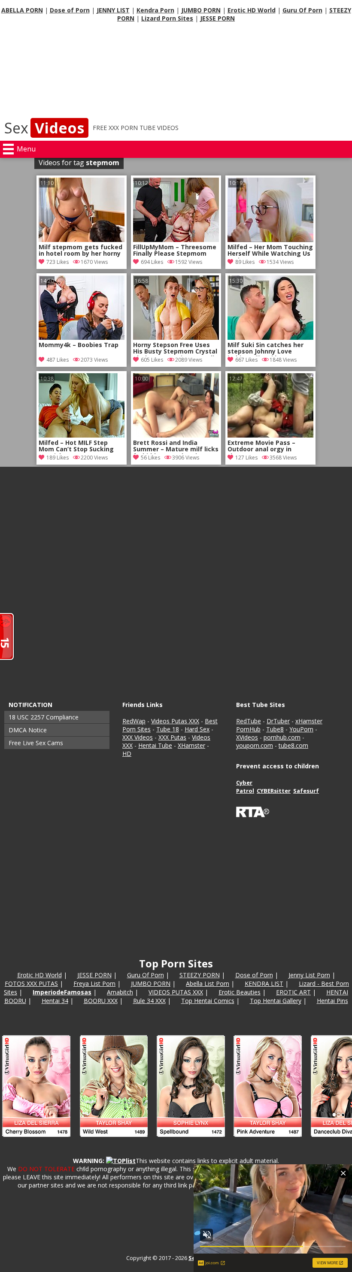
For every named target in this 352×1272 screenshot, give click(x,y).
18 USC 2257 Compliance (44, 717)
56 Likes (150, 457)
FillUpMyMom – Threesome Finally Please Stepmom (174, 250)
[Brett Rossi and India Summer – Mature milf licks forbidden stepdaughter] (176, 435)
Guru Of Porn (302, 10)
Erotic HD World (252, 10)
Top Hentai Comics (207, 1001)
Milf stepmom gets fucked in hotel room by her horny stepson (80, 251)
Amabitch (120, 992)
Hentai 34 (55, 1001)
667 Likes (246, 359)
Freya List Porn (94, 983)
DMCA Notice (28, 730)
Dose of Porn (70, 10)
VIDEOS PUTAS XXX (176, 992)
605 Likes (152, 359)
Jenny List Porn (309, 975)
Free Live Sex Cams (36, 743)
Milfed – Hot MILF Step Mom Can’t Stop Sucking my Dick (76, 446)
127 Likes (246, 457)
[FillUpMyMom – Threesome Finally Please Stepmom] (176, 240)
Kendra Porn (155, 10)
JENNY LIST (113, 10)
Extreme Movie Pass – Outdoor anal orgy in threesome (261, 446)
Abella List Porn (207, 983)
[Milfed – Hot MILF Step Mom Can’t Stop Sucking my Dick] (81, 435)
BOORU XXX (101, 1001)
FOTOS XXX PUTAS (31, 983)
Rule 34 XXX (149, 1001)
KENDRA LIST (264, 983)
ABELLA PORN (22, 10)
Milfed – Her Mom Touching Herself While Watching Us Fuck (270, 251)
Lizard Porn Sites (167, 18)
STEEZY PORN (199, 975)
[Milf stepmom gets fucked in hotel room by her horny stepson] (81, 240)
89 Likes (245, 262)
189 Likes (57, 457)
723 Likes (57, 262)
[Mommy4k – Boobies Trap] (81, 337)
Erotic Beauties (239, 992)
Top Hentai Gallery (275, 1001)
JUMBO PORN (201, 10)
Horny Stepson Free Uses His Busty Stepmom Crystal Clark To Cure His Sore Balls (175, 348)
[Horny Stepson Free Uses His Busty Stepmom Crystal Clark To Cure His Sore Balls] (176, 337)
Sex (44, 128)
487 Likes (57, 359)
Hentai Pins (332, 1001)
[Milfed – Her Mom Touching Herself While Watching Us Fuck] (270, 240)
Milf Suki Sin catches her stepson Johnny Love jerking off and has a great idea (269, 348)
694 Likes (152, 262)
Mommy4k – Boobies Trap (78, 345)
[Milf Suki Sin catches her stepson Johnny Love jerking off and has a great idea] (270, 337)
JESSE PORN (217, 18)
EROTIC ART (293, 992)
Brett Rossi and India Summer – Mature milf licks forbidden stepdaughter (175, 446)
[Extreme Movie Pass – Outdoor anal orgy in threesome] (270, 435)
